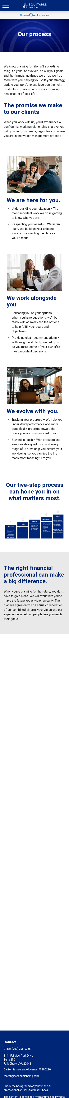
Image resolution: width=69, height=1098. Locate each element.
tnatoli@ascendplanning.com (21, 1075)
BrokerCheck (40, 1090)
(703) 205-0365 (21, 1048)
